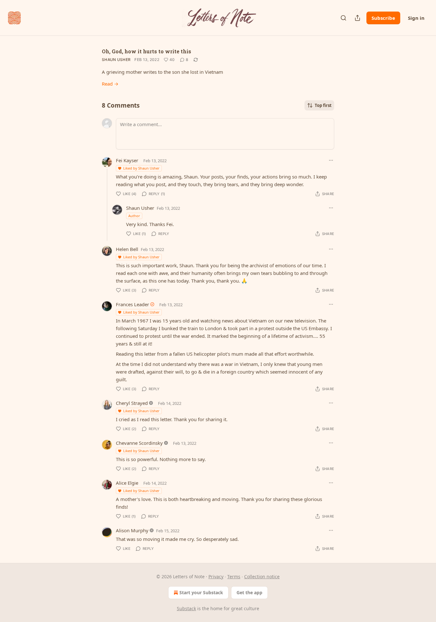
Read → (110, 83)
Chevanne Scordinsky (139, 443)
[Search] (343, 17)
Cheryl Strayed (132, 403)
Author (134, 215)
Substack (186, 608)
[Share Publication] (357, 17)
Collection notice (262, 576)
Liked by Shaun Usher (141, 168)
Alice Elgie (127, 483)
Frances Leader (132, 304)
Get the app (249, 592)
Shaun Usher (116, 59)
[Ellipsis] (331, 160)
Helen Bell (127, 249)
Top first (323, 105)
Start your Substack (201, 592)
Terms (233, 576)
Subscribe (383, 18)
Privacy (215, 576)
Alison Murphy (132, 530)
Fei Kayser (127, 160)
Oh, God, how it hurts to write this (146, 51)
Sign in (416, 18)
